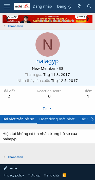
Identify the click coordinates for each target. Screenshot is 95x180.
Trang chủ (51, 175)
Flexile (12, 168)
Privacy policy (14, 175)
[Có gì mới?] (79, 6)
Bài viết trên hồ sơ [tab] (18, 118)
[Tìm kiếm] (89, 6)
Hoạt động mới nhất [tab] (56, 118)
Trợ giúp (34, 175)
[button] (7, 6)
